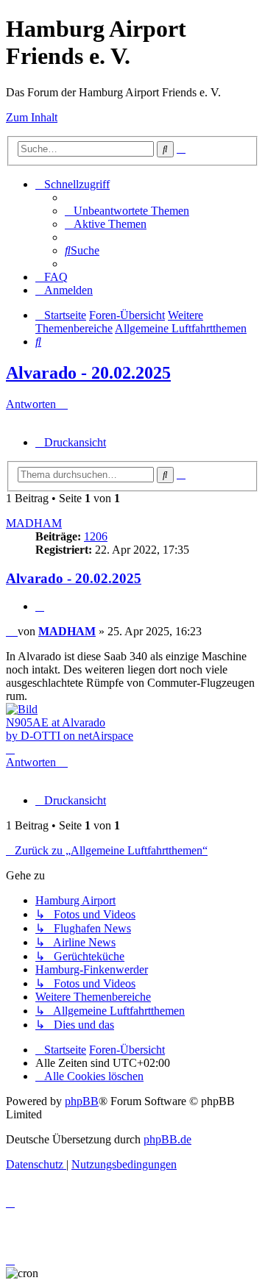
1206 (95, 536)
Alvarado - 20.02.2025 (88, 372)
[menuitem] (127, 210)
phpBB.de (167, 1139)
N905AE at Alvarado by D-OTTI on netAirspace (69, 729)
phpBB (82, 1101)
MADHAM (34, 523)
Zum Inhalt (31, 117)
